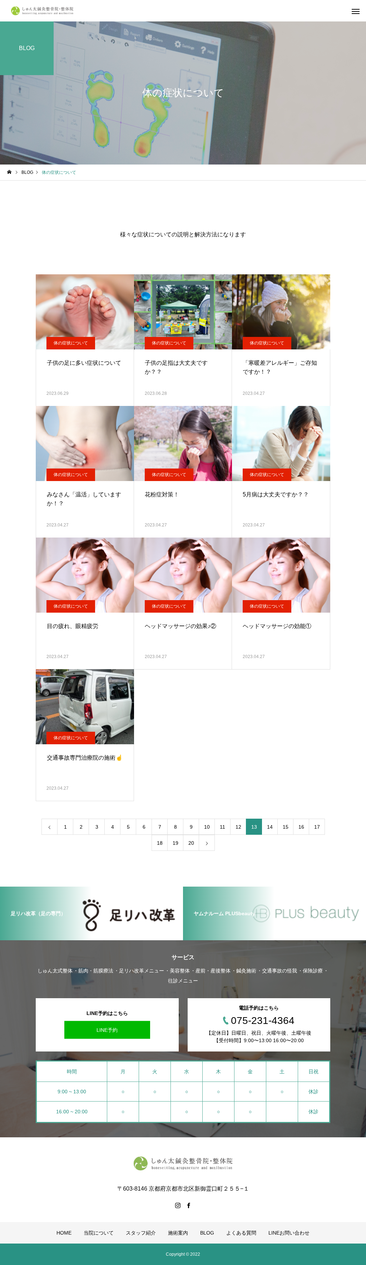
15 (285, 827)
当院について (99, 1233)
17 (317, 827)
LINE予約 (107, 1030)
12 (238, 827)
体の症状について (71, 342)
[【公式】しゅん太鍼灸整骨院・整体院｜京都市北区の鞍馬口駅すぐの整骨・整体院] (43, 11)
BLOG (207, 1233)
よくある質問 (241, 1233)
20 (191, 843)
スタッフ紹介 (141, 1233)
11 (222, 827)
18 (160, 843)
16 (301, 827)
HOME (63, 1233)
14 (270, 827)
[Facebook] (188, 1205)
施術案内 (178, 1233)
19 (175, 843)
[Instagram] (177, 1205)
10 (207, 827)
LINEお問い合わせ (289, 1233)
